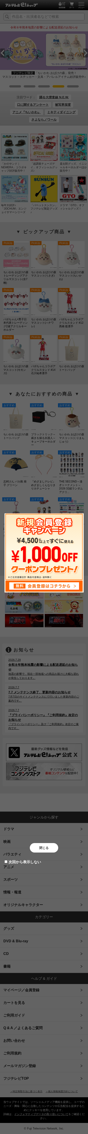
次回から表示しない (25, 862)
